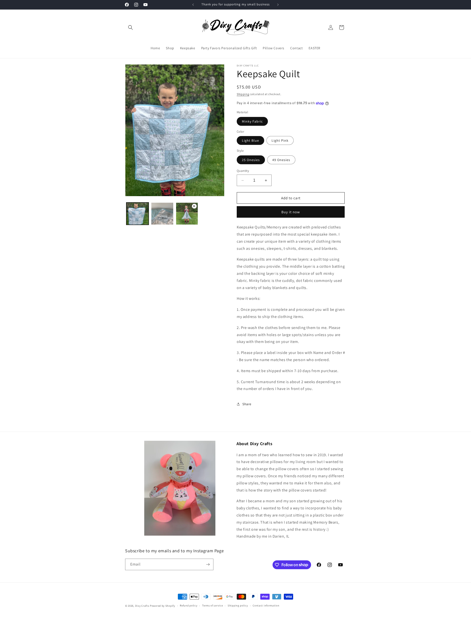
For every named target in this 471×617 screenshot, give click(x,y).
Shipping (243, 94)
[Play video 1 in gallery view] (187, 213)
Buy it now (290, 212)
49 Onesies (281, 160)
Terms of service (212, 605)
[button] (130, 27)
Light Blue (250, 140)
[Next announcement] (278, 4)
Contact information (266, 605)
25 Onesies (251, 160)
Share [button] (246, 404)
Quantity (243, 171)
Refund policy (188, 605)
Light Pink (280, 140)
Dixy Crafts (142, 605)
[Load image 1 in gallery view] (137, 213)
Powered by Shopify (162, 605)
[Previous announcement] (193, 4)
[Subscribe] (207, 564)
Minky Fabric (252, 121)
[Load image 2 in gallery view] (162, 213)
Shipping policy (238, 605)
